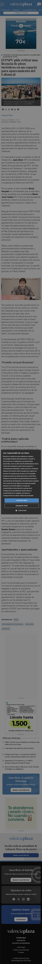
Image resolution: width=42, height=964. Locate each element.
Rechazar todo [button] (22, 506)
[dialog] (21, 482)
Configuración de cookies (11, 496)
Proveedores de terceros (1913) (19, 473)
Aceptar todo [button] (21, 500)
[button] (21, 510)
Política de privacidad (26, 496)
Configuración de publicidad (12, 491)
